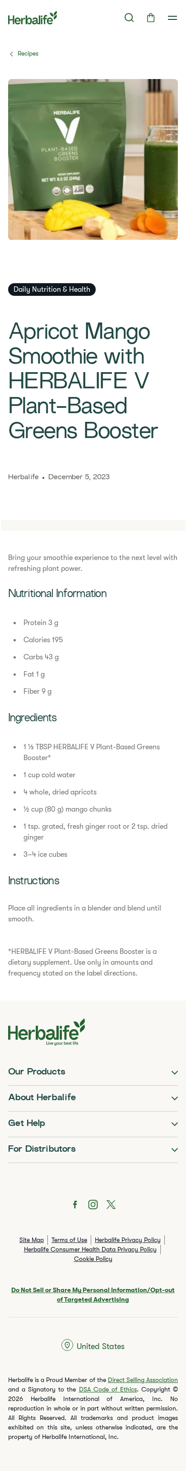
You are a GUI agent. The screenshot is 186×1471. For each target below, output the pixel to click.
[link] (172, 17)
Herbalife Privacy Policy (128, 1239)
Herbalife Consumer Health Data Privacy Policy (90, 1249)
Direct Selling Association (143, 1379)
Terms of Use (69, 1239)
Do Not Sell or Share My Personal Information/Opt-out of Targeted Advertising (93, 1294)
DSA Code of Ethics (108, 1389)
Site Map (31, 1239)
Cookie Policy (93, 1258)
